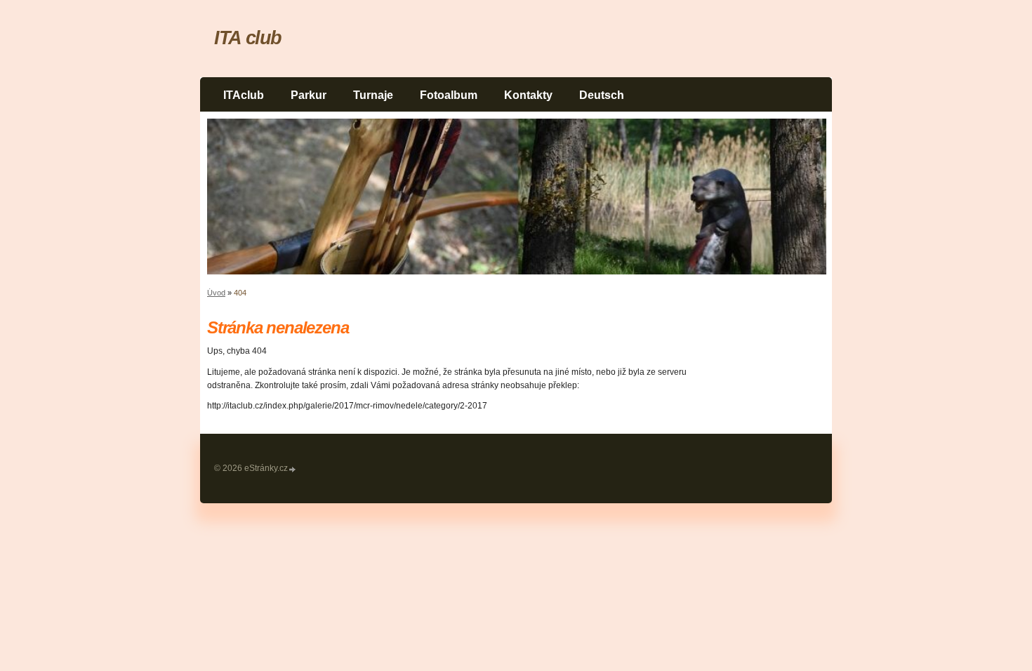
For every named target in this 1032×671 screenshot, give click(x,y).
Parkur (308, 95)
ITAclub (243, 95)
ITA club (248, 37)
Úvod (216, 292)
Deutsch (601, 95)
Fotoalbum (448, 95)
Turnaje (373, 95)
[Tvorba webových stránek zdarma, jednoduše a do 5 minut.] (293, 469)
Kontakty (528, 95)
